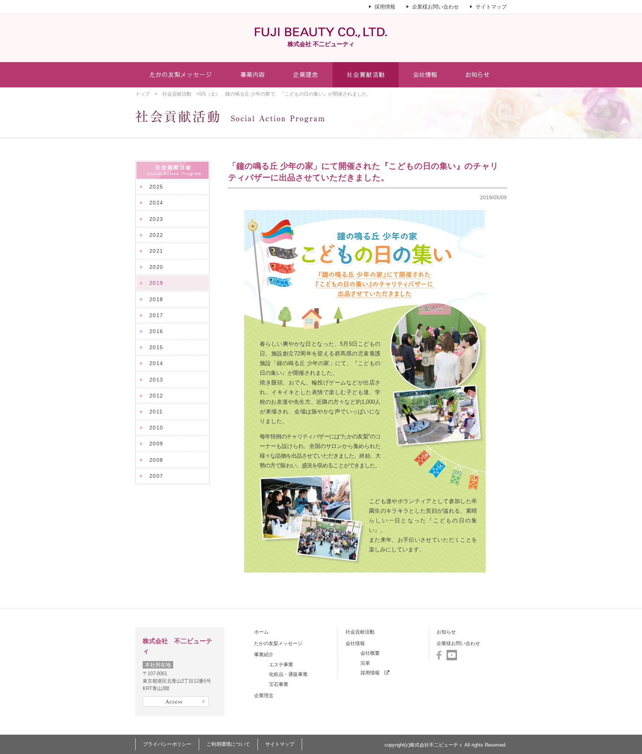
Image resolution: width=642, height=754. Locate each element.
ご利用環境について (228, 744)
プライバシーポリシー (167, 744)
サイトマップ (491, 7)
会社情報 (355, 643)
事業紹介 (263, 654)
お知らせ (446, 632)
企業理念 (263, 695)
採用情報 (384, 7)
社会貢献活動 (176, 94)
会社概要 (370, 653)
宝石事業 (278, 684)
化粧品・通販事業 (288, 674)
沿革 (365, 663)
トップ (142, 94)
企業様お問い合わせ (435, 7)
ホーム (261, 632)
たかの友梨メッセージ (278, 643)
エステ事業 (281, 664)
